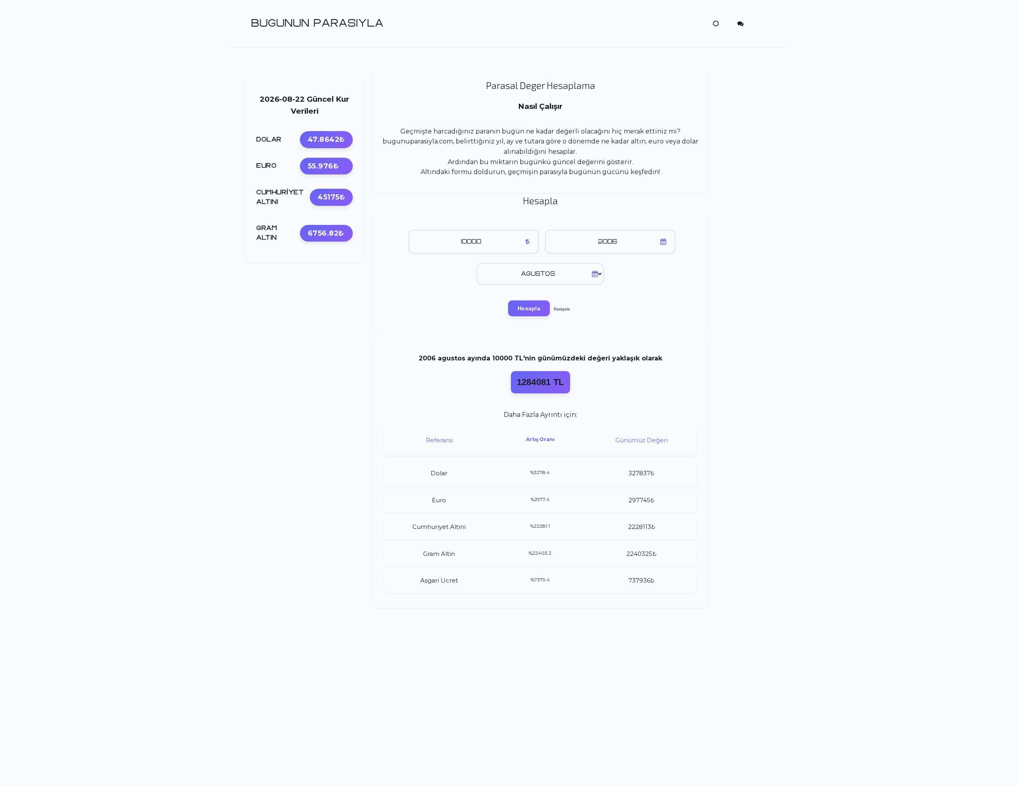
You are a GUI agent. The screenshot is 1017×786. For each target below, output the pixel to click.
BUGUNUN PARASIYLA (317, 23)
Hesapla (529, 308)
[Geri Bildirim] (740, 23)
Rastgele (562, 309)
